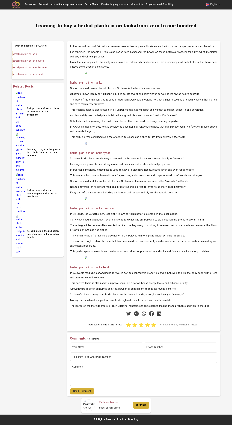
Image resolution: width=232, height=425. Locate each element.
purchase (141, 405)
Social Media (91, 4)
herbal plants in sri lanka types (28, 61)
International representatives (66, 4)
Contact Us (137, 4)
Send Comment (82, 391)
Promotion (30, 4)
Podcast (43, 4)
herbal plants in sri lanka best (27, 74)
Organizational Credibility (159, 4)
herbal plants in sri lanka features (29, 67)
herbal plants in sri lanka (24, 54)
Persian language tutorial (114, 4)
